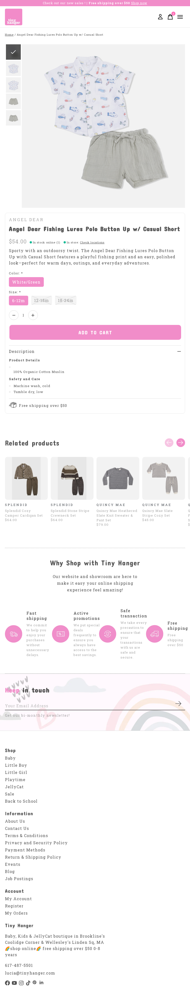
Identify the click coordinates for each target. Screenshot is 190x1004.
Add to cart (95, 332)
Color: (16, 273)
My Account (18, 898)
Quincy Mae (111, 504)
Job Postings (19, 878)
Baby (10, 758)
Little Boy (16, 765)
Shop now (139, 3)
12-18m (41, 300)
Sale (9, 793)
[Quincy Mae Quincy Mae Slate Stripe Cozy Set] (163, 478)
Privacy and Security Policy (36, 842)
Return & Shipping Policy (33, 857)
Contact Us (17, 828)
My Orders (16, 913)
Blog (10, 871)
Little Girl (16, 772)
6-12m (18, 300)
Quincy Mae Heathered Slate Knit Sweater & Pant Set (116, 515)
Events (12, 864)
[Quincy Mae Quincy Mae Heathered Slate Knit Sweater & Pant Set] (117, 478)
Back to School (21, 801)
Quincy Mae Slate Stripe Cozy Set (157, 513)
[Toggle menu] (180, 17)
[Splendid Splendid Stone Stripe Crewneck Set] (72, 478)
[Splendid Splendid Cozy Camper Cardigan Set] (26, 478)
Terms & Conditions (26, 835)
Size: (15, 292)
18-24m (65, 300)
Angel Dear (26, 219)
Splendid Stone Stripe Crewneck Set (70, 513)
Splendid (16, 504)
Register (14, 905)
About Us (15, 821)
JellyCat (14, 786)
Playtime (15, 779)
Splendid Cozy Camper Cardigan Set (24, 513)
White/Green (26, 282)
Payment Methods (25, 849)
